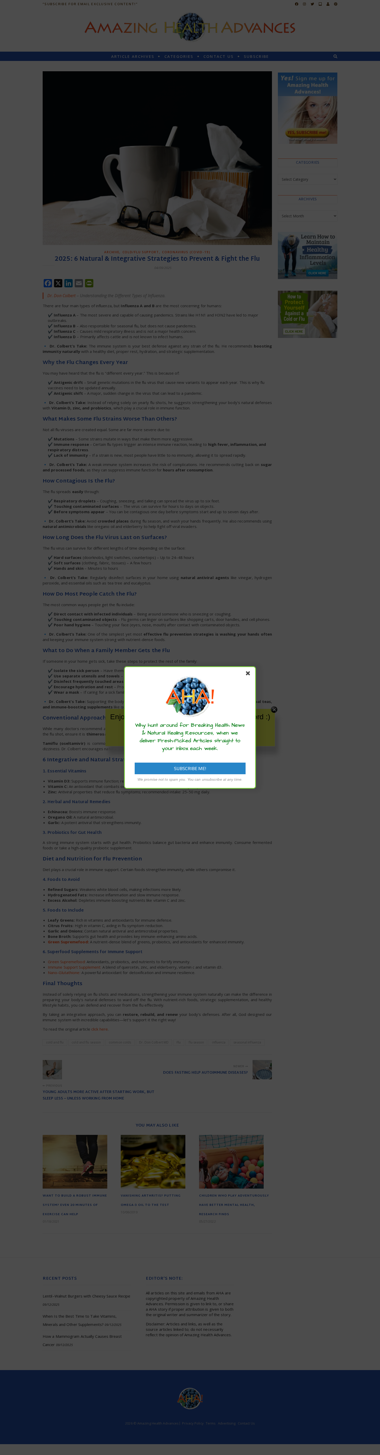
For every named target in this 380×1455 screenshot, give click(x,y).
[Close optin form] (249, 674)
